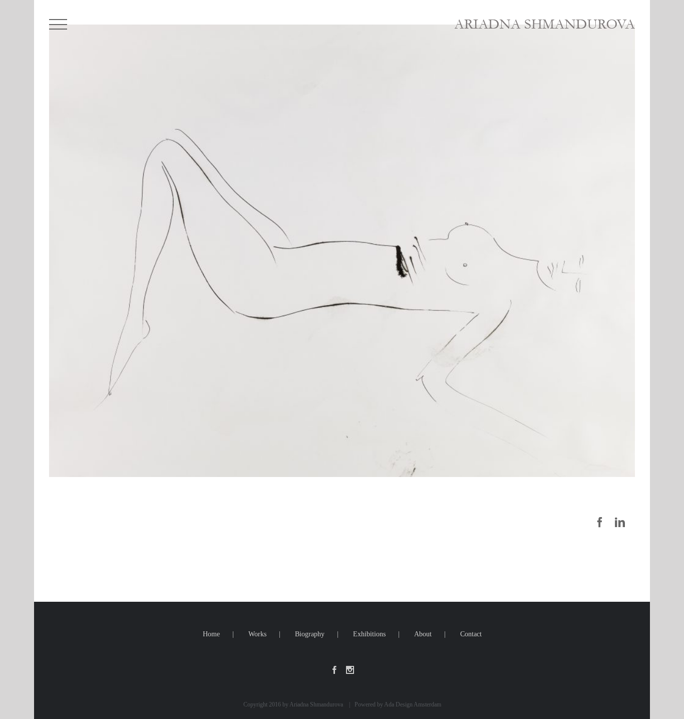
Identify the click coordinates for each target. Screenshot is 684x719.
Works (257, 634)
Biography (309, 634)
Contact (471, 634)
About (423, 634)
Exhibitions (369, 634)
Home (211, 634)
